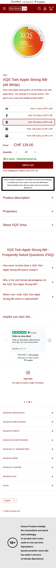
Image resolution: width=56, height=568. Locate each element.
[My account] (45, 8)
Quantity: (7, 152)
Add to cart (28, 165)
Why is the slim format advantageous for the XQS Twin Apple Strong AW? (24, 282)
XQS (5, 75)
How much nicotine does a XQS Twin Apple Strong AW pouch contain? (23, 267)
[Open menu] (4, 8)
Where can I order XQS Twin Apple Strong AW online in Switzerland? (21, 296)
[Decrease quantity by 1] (17, 152)
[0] (51, 8)
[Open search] (39, 8)
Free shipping (9, 170)
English (7, 500)
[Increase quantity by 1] (35, 152)
